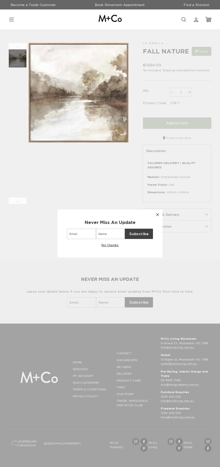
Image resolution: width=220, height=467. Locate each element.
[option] (120, 4)
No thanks (109, 245)
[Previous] (17, 46)
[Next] (17, 201)
